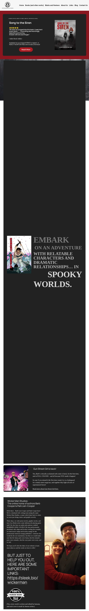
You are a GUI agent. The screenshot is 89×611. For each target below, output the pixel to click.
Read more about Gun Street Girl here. (45, 489)
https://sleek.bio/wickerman (22, 580)
